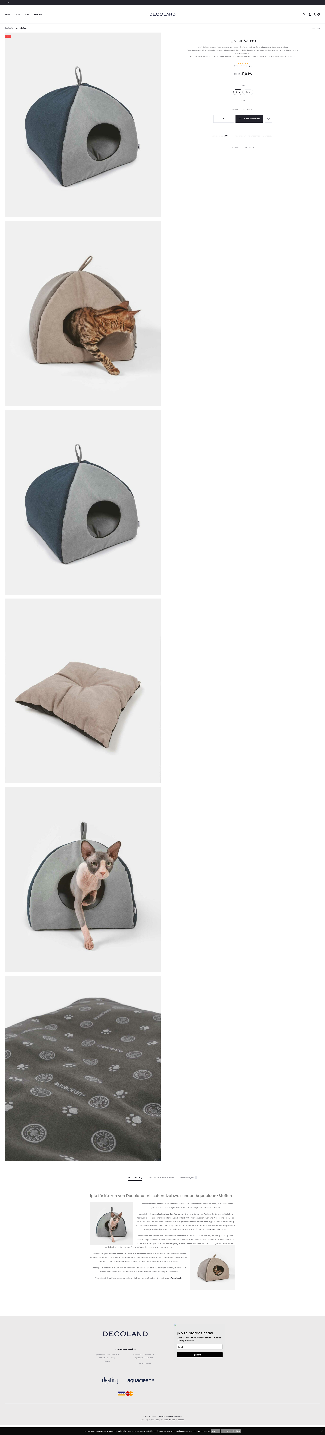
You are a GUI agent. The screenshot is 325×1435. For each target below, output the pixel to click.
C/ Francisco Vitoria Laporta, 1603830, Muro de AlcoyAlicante (107, 1358)
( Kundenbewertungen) (242, 66)
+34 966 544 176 (147, 1355)
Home (7, 14)
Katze (253, 136)
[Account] (309, 14)
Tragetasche (177, 1278)
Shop (17, 14)
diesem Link (215, 1229)
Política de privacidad (159, 1420)
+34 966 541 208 (146, 1358)
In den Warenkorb (251, 119)
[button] (237, 92)
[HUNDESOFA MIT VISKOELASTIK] (313, 28)
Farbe (243, 86)
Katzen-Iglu (259, 136)
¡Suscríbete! (199, 1355)
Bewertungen (188, 1177)
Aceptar (215, 1431)
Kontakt (38, 14)
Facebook (237, 148)
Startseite (9, 28)
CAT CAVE (246, 136)
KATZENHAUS (269, 136)
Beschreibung (135, 1177)
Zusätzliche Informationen (161, 1177)
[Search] (304, 14)
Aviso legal (145, 1420)
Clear (243, 101)
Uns (27, 14)
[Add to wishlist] (268, 119)
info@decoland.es (144, 1363)
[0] (315, 14)
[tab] (135, 1177)
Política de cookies (176, 1420)
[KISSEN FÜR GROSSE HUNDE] (317, 28)
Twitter (251, 148)
